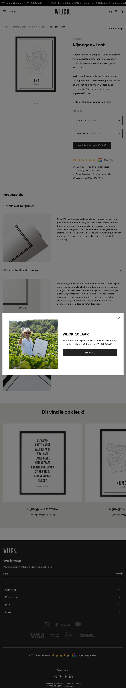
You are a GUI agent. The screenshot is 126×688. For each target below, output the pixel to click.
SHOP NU (90, 352)
